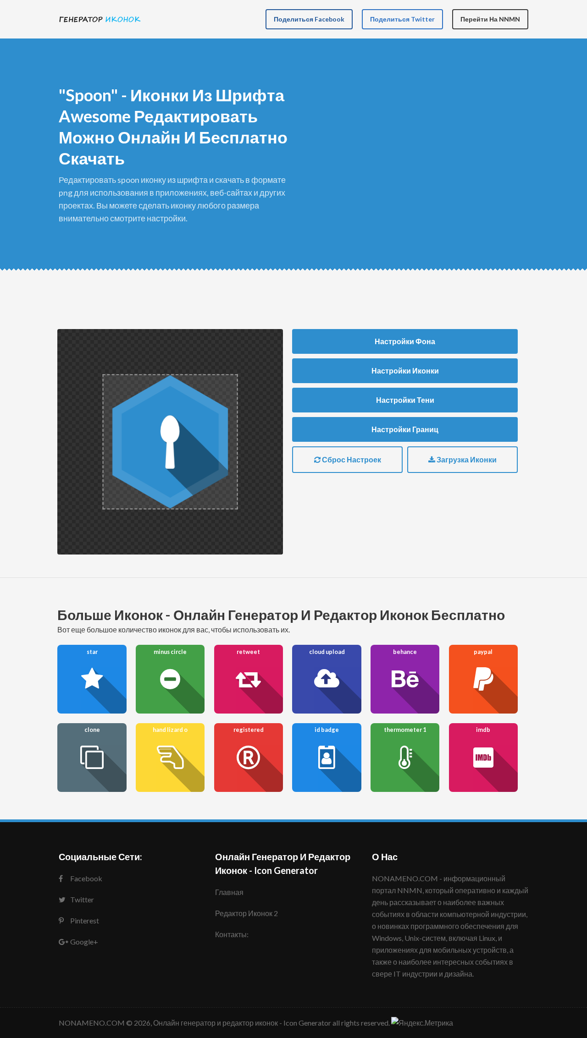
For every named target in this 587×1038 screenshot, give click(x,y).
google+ (84, 941)
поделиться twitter (402, 19)
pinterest (84, 920)
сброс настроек (351, 459)
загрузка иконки (466, 459)
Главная (229, 892)
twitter (82, 899)
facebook (86, 878)
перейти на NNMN (490, 19)
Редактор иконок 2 (246, 913)
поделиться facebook (309, 19)
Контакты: (232, 934)
